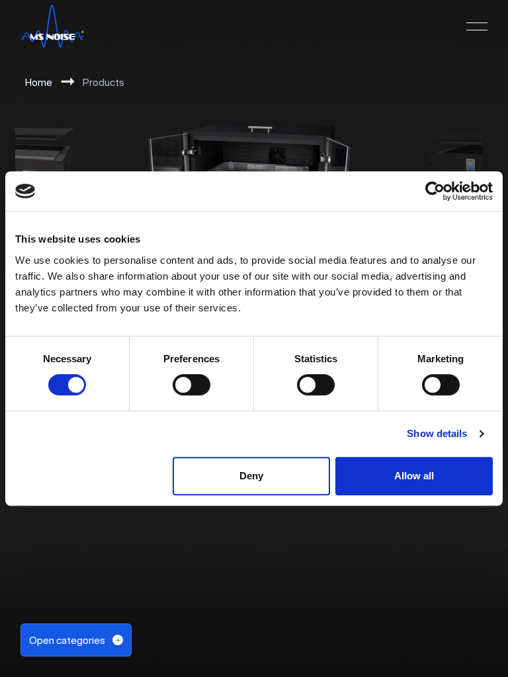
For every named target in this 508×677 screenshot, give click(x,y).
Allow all (414, 475)
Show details (437, 433)
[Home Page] (52, 26)
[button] (476, 26)
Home (38, 82)
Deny (251, 475)
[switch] (191, 384)
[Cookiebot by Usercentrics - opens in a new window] (435, 191)
